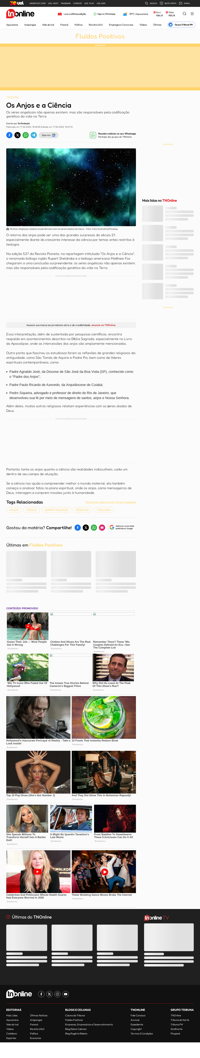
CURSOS (77, 3)
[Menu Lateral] (192, 13)
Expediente (137, 1024)
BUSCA (153, 3)
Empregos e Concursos (121, 24)
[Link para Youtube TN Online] (65, 994)
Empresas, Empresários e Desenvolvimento (89, 1024)
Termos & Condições (142, 1033)
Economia (35, 1038)
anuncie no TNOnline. (104, 325)
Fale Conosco (138, 1015)
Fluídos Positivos (100, 36)
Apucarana (12, 24)
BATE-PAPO (170, 3)
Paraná (64, 24)
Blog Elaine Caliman (76, 1029)
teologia (104, 510)
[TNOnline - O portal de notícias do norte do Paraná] (20, 14)
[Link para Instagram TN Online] (57, 994)
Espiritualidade (56, 510)
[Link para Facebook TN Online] (41, 994)
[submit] (184, 14)
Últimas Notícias (39, 1015)
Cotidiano (11, 1033)
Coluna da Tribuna (75, 1015)
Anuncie (135, 1019)
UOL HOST (53, 3)
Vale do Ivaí (48, 24)
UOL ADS (101, 3)
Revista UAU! (96, 24)
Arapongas (30, 24)
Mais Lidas (12, 1015)
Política (78, 24)
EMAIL (187, 3)
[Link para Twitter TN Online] (49, 994)
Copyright (136, 1029)
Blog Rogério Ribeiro (76, 1033)
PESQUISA (82, 510)
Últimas (157, 24)
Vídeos (143, 24)
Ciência (31, 510)
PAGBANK (66, 3)
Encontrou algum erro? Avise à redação (111, 502)
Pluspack (175, 1033)
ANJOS (13, 510)
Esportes (11, 1038)
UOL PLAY (89, 3)
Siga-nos (46, 135)
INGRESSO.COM (38, 3)
